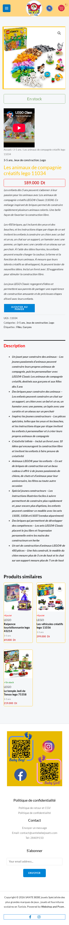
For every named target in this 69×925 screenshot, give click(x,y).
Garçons (27, 327)
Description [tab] (14, 345)
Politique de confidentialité (34, 812)
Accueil (7, 149)
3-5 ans (17, 149)
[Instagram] (39, 917)
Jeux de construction (26, 160)
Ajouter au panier (19, 308)
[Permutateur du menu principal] (6, 8)
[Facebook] (30, 917)
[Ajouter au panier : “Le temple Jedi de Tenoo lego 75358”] (27, 655)
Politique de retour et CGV (35, 807)
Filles (19, 327)
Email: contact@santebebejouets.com (34, 832)
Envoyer (34, 872)
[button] (49, 8)
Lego (43, 160)
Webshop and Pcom (52, 906)
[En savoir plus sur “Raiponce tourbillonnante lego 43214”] (27, 588)
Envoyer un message (34, 827)
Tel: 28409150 (35, 837)
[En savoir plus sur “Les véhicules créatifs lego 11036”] (59, 588)
